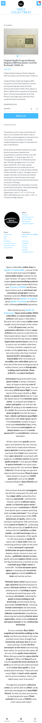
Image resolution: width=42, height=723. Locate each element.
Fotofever (7, 241)
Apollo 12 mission (18, 301)
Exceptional (8, 234)
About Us (25, 215)
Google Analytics (27, 252)
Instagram (25, 243)
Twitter (24, 245)
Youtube (25, 247)
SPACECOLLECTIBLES (21, 10)
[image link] (12, 220)
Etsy (5, 239)
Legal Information (28, 223)
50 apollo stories (9, 245)
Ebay (5, 236)
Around (6, 243)
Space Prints (8, 247)
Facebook (25, 241)
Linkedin (24, 250)
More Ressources (28, 217)
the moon (12, 243)
